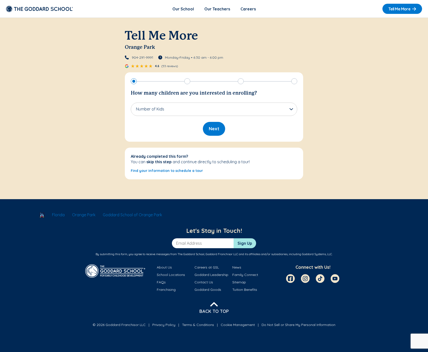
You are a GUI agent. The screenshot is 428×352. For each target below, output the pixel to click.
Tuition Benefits (244, 289)
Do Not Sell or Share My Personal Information (298, 325)
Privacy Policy (163, 325)
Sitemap (239, 282)
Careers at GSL (206, 267)
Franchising (166, 289)
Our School (183, 9)
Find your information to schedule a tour (167, 170)
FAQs (161, 282)
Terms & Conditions (198, 325)
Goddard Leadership (211, 274)
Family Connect (245, 274)
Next (214, 129)
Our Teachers (217, 9)
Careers (248, 9)
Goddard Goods (207, 289)
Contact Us (203, 282)
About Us (164, 267)
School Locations (171, 274)
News (236, 267)
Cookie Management (238, 325)
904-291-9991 (142, 57)
